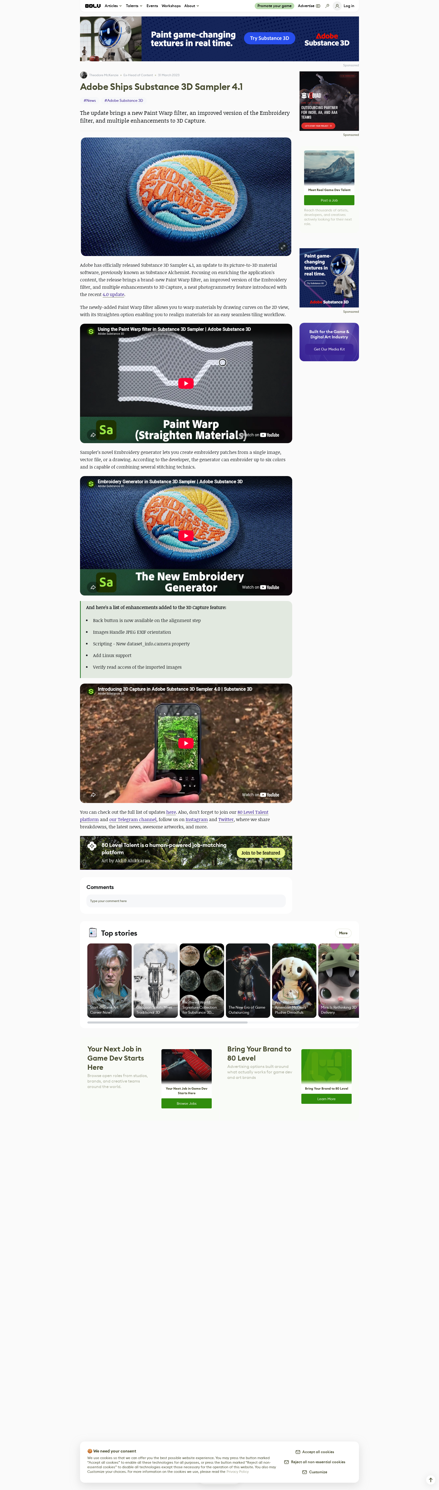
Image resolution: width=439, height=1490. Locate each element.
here (171, 812)
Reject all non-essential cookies (317, 1462)
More (343, 933)
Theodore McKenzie (103, 75)
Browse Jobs (187, 1103)
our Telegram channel (132, 819)
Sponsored (351, 135)
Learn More (326, 1099)
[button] (186, 196)
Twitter (226, 819)
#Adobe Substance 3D (123, 100)
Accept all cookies (317, 1452)
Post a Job (329, 200)
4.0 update (113, 294)
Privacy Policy (238, 1471)
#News (90, 100)
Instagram (197, 819)
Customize (317, 1472)
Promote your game (274, 5)
